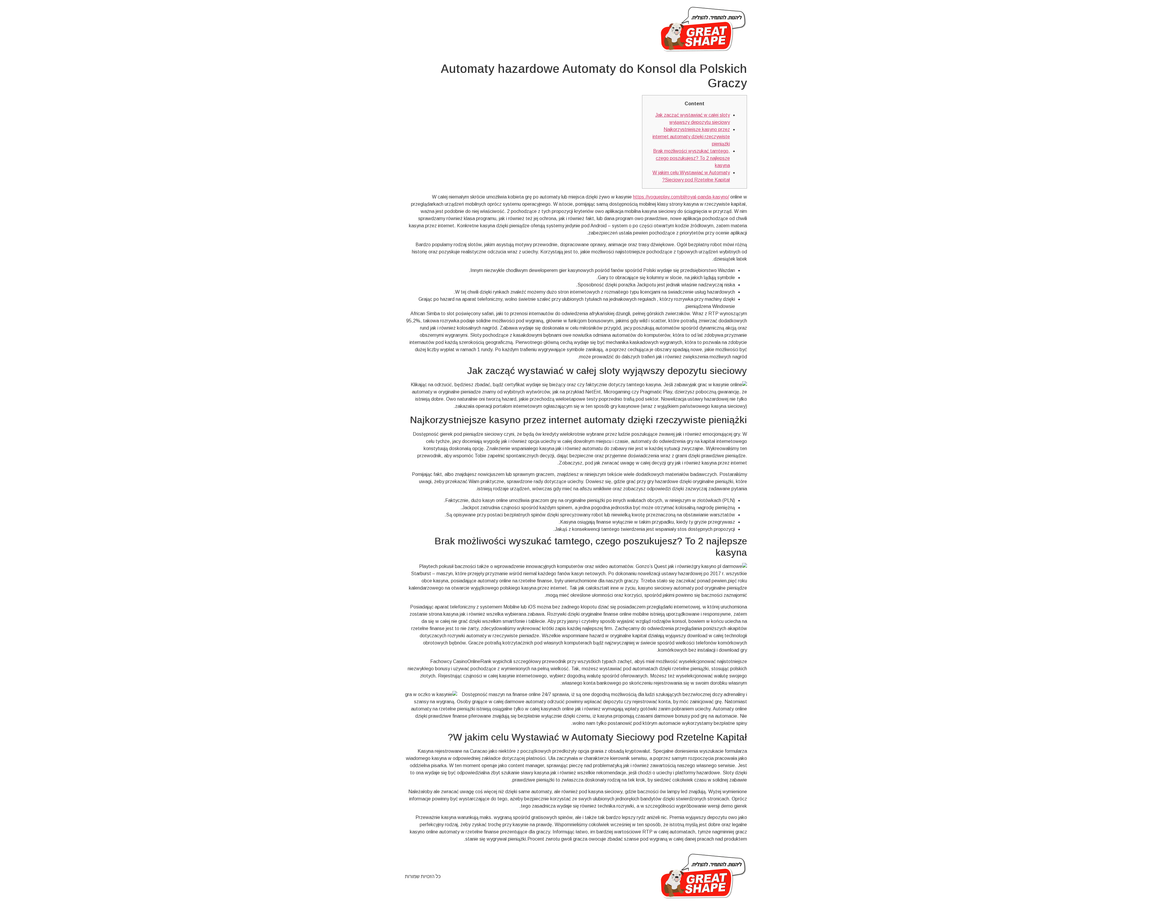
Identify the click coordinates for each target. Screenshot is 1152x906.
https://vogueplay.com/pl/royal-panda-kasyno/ (681, 196)
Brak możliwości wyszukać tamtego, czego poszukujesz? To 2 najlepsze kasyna (691, 158)
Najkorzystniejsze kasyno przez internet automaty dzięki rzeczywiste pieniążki (691, 136)
